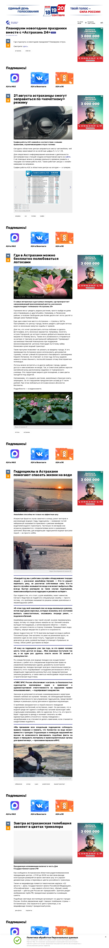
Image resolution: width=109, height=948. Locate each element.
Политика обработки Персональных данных (52, 937)
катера (28, 784)
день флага (18, 910)
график (42, 216)
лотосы (17, 432)
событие (27, 51)
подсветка (29, 910)
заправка (17, 216)
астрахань (18, 51)
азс (26, 216)
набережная (18, 784)
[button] (70, 187)
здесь (25, 46)
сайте (67, 157)
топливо (33, 216)
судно (36, 784)
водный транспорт (59, 784)
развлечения (46, 784)
